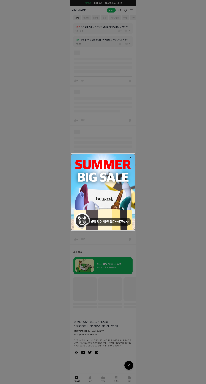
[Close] (130, 157)
